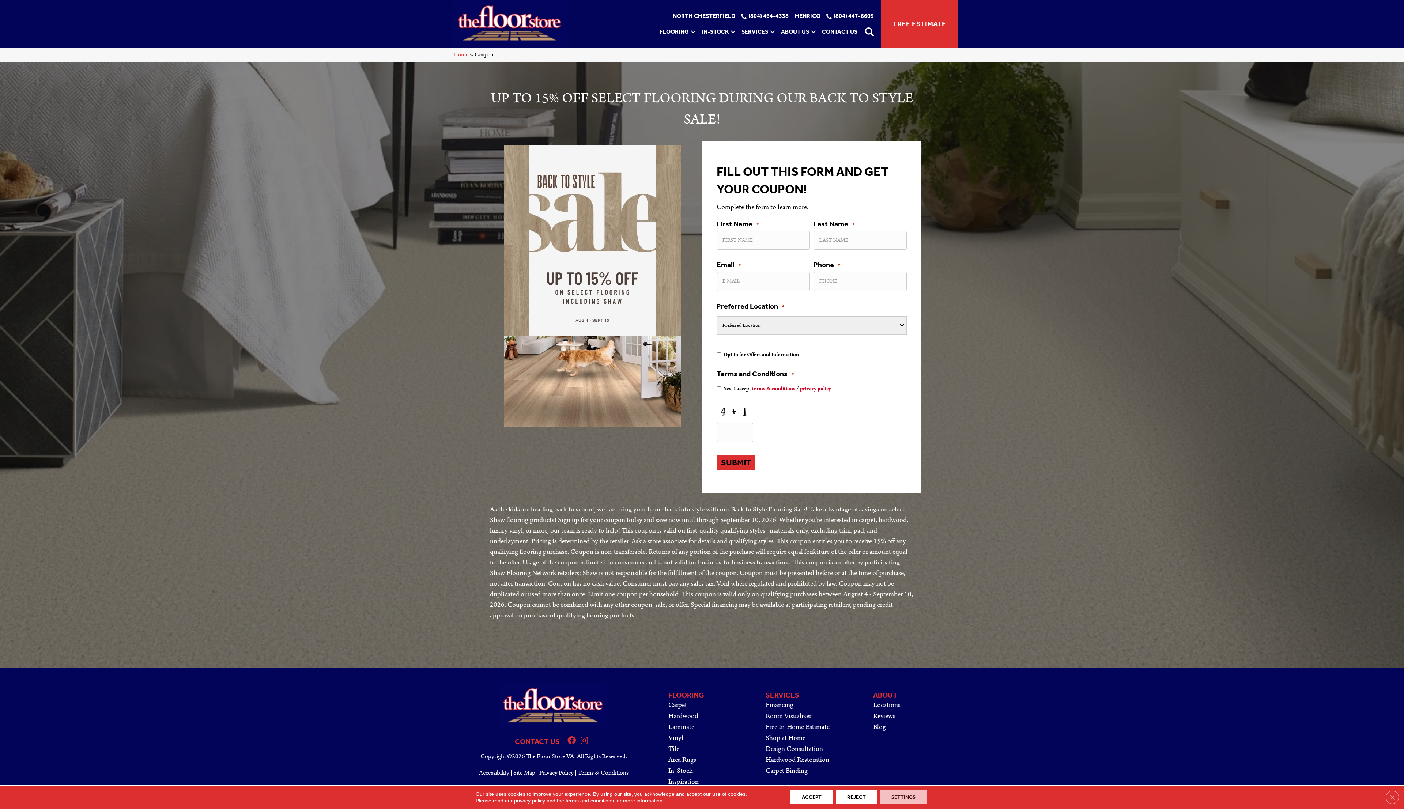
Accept (812, 797)
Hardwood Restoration (797, 760)
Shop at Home (785, 738)
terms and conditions (590, 801)
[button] (693, 32)
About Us (795, 31)
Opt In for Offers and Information (761, 354)
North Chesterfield (704, 16)
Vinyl (675, 738)
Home (460, 54)
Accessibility (494, 773)
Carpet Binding (787, 771)
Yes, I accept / (777, 388)
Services (754, 31)
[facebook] (571, 741)
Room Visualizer (788, 716)
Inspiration (683, 782)
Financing (779, 705)
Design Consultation (794, 749)
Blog (879, 727)
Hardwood (683, 716)
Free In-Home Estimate (798, 727)
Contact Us (839, 31)
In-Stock (715, 31)
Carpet (677, 705)
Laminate (681, 727)
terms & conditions (773, 388)
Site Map (524, 773)
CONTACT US (537, 741)
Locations (887, 705)
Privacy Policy (556, 773)
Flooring (674, 31)
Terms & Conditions (603, 773)
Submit (736, 463)
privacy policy (815, 388)
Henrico (807, 16)
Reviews (884, 716)
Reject (856, 797)
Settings (903, 797)
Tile (673, 749)
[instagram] (584, 741)
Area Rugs (682, 760)
